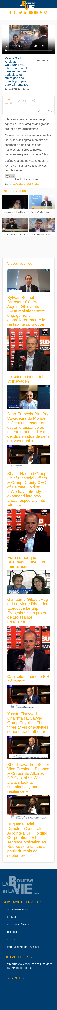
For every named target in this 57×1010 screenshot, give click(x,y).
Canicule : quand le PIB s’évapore (28, 676)
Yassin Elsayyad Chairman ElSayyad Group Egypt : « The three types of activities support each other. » (27, 720)
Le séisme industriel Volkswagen (25, 376)
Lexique (12, 914)
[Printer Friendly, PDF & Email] (10, 173)
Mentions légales (18, 921)
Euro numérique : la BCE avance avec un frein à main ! (26, 559)
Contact (12, 936)
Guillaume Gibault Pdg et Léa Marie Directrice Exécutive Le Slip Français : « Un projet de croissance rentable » (27, 607)
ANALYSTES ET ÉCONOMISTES (26, 181)
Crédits (12, 929)
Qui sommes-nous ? (19, 907)
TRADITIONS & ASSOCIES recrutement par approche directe (29, 963)
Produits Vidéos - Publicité (24, 944)
